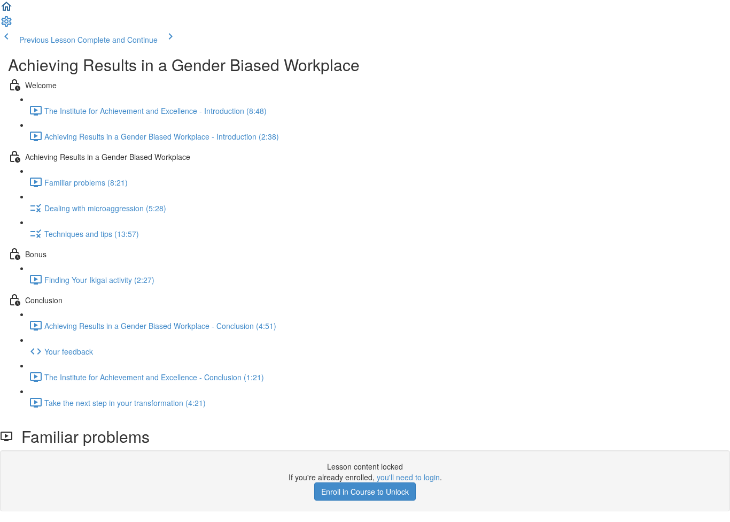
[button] (6, 9)
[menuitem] (6, 24)
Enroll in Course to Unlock (365, 491)
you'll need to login (408, 477)
